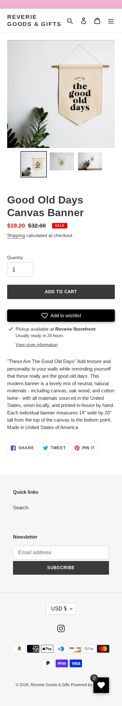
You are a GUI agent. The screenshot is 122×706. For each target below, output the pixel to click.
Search (20, 507)
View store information (37, 344)
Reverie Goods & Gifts (34, 20)
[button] (61, 315)
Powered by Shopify (88, 685)
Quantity (15, 257)
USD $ (59, 608)
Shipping (16, 235)
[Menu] (111, 21)
